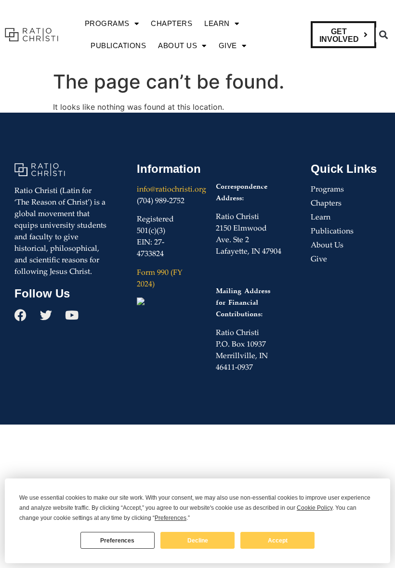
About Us (177, 45)
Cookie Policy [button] (314, 507)
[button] (384, 35)
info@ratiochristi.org (171, 190)
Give (228, 45)
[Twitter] (46, 315)
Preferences (117, 540)
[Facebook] (20, 315)
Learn (217, 23)
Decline (197, 540)
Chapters (171, 23)
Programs (107, 23)
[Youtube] (72, 315)
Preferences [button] (170, 518)
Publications (118, 45)
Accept (278, 540)
